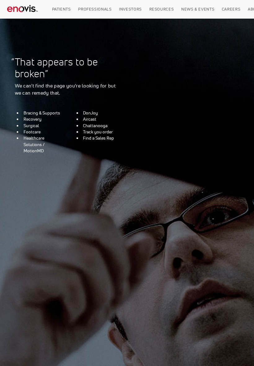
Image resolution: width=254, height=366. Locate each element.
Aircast (89, 119)
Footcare (32, 132)
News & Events (197, 9)
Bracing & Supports (42, 113)
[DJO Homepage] (22, 9)
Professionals (95, 9)
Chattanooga (95, 125)
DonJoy (90, 113)
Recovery (33, 119)
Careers (231, 9)
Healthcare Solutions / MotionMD (34, 144)
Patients (61, 9)
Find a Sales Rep (98, 138)
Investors (130, 9)
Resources (161, 9)
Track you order (98, 132)
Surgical (31, 125)
